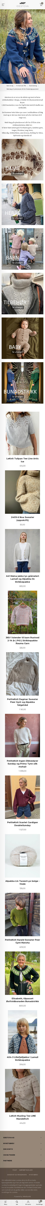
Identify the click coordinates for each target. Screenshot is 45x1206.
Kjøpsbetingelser (26, 1170)
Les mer (27, 1190)
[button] (42, 46)
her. (31, 125)
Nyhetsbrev (33, 1175)
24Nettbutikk (26, 1196)
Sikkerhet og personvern (17, 1175)
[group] (22, 46)
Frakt (14, 1170)
